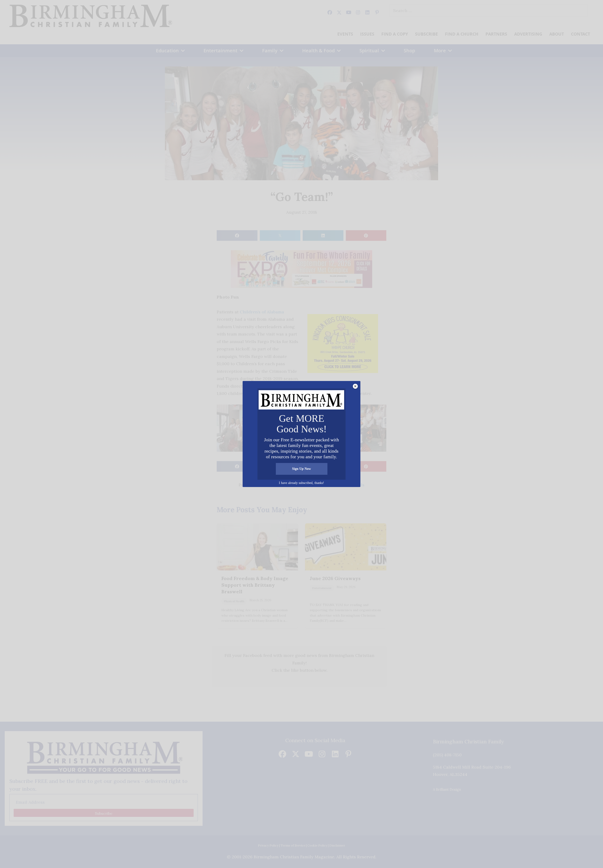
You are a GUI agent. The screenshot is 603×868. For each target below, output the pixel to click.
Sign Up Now (301, 469)
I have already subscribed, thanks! (301, 483)
